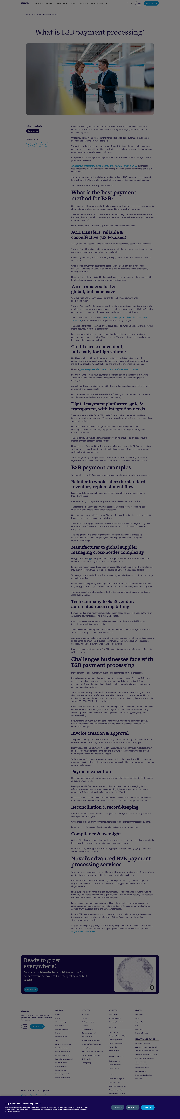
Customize (117, 1107)
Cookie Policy (72, 1109)
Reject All (132, 1107)
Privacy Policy (61, 1109)
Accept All (148, 1107)
